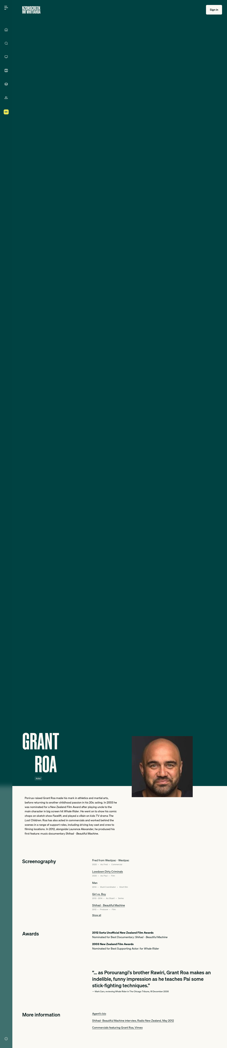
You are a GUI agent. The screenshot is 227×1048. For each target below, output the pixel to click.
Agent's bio (99, 1013)
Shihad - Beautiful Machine (108, 905)
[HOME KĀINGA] (6, 29)
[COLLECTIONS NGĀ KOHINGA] (6, 84)
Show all (96, 915)
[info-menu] (6, 1039)
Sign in (214, 9)
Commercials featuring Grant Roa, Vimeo (117, 1027)
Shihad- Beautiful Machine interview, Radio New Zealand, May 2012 (133, 1020)
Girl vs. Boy (99, 894)
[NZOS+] (6, 111)
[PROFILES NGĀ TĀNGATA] (6, 97)
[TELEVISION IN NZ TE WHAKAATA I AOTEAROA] (6, 57)
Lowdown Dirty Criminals (107, 871)
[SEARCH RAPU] (6, 43)
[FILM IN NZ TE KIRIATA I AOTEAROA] (6, 70)
